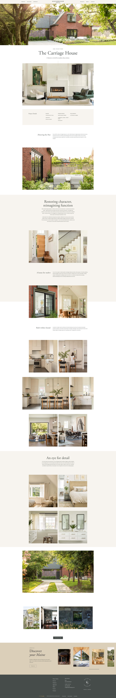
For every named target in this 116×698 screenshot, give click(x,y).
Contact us (33, 666)
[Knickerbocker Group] (87, 682)
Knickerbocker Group (58, 2)
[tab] (63, 670)
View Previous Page (58, 637)
